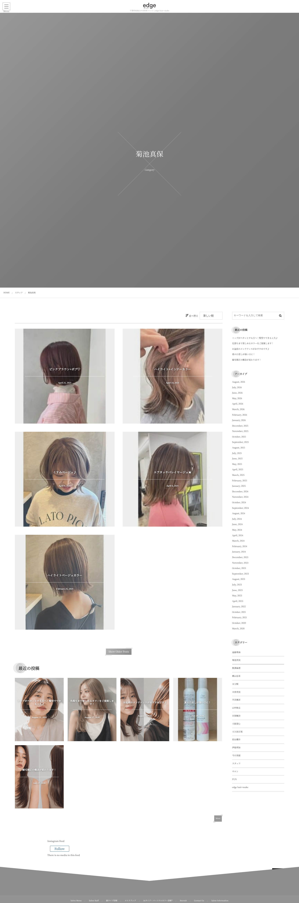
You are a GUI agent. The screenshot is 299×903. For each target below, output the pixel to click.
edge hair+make (240, 787)
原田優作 (236, 739)
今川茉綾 (236, 755)
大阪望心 (236, 723)
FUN (234, 779)
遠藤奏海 (236, 652)
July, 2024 (237, 518)
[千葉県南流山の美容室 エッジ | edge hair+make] (149, 6)
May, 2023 (237, 595)
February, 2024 (239, 546)
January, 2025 (239, 485)
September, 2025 (240, 442)
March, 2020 (238, 628)
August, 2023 (238, 579)
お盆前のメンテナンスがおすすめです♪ (250, 348)
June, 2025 (237, 458)
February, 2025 (239, 480)
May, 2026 (237, 398)
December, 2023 (240, 557)
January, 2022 (239, 606)
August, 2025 (238, 447)
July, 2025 (237, 453)
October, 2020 (239, 622)
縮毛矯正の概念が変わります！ (246, 359)
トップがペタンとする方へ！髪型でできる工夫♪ (255, 338)
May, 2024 (237, 529)
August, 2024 (238, 513)
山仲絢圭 (236, 707)
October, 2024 (239, 502)
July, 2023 (237, 584)
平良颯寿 (236, 699)
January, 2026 (239, 420)
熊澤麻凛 (236, 668)
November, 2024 (240, 496)
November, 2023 (240, 562)
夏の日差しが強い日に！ (243, 354)
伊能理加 (236, 747)
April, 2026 (237, 403)
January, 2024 (239, 551)
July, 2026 (237, 387)
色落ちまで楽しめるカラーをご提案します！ (253, 343)
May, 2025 (237, 464)
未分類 (235, 684)
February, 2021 (239, 617)
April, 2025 (237, 469)
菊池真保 (236, 660)
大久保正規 (237, 731)
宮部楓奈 (236, 715)
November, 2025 (240, 431)
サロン (235, 771)
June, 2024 (237, 524)
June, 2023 (237, 590)
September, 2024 (240, 507)
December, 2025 (240, 425)
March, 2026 (238, 409)
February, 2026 (239, 414)
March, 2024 (238, 540)
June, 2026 (237, 392)
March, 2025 (238, 475)
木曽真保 (236, 692)
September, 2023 (240, 573)
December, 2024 (240, 491)
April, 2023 (237, 601)
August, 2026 (238, 381)
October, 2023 (239, 568)
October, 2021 (239, 612)
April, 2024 (237, 535)
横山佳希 (236, 676)
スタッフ (236, 763)
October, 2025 (239, 436)
